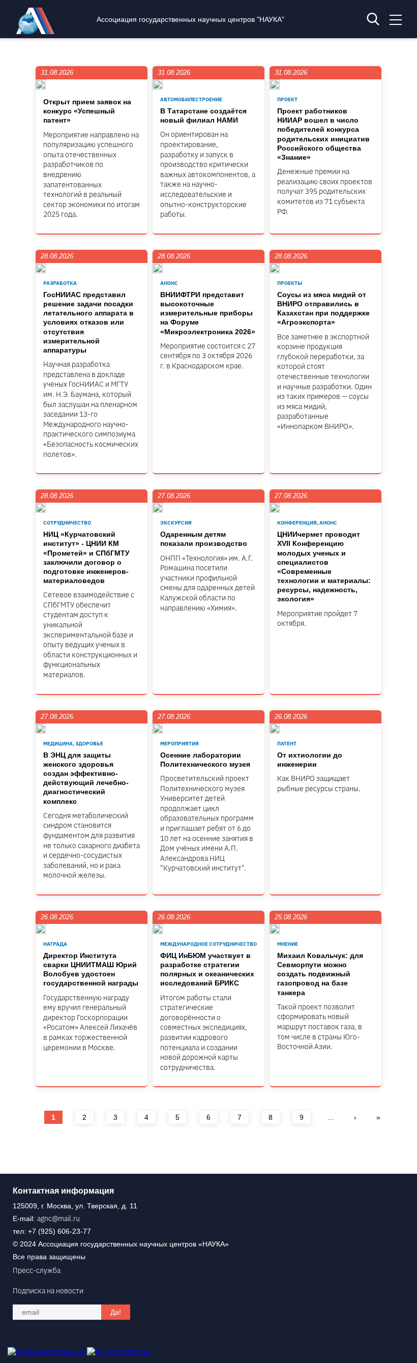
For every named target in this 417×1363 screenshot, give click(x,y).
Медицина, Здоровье (73, 743)
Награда (55, 944)
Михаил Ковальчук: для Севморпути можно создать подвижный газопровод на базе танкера (320, 974)
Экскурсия (176, 522)
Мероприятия (179, 743)
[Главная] (38, 31)
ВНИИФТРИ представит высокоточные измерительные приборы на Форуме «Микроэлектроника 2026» (207, 313)
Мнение (287, 944)
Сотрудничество (67, 522)
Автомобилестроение (191, 99)
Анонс (169, 283)
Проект (287, 99)
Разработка (60, 283)
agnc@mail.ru (58, 1218)
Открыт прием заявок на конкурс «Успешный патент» (87, 111)
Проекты (289, 283)
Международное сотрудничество (208, 944)
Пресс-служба (37, 1270)
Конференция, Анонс (307, 522)
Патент (286, 743)
